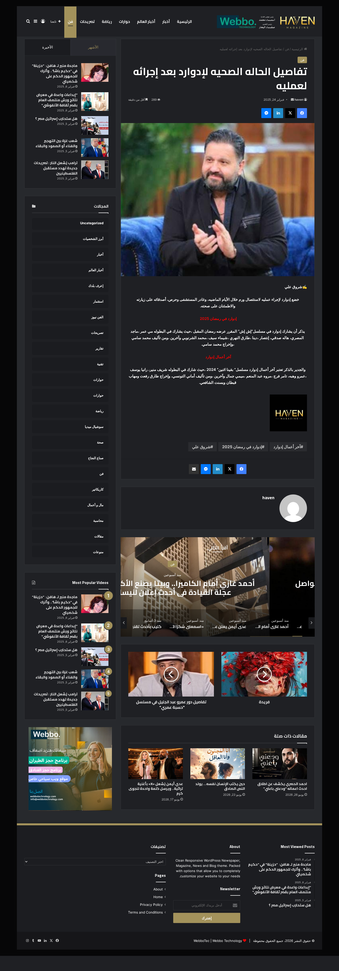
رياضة (107, 21)
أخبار (166, 21)
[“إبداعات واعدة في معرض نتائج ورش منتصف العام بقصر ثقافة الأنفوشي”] (94, 101)
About (158, 889)
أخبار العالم (146, 21)
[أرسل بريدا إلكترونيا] (292, 99)
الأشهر (93, 47)
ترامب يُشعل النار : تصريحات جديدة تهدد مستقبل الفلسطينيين (55, 168)
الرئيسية (184, 21)
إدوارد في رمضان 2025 (242, 446)
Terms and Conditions (145, 912)
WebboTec (201, 941)
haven (299, 99)
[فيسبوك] (302, 113)
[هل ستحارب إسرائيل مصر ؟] (94, 125)
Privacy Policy (151, 905)
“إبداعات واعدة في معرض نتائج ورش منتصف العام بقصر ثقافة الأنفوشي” (56, 99)
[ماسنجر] (266, 113)
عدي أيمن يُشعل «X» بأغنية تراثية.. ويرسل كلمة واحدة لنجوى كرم (156, 788)
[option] (218, 587)
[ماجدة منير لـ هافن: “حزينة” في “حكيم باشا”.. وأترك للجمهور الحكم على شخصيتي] (94, 72)
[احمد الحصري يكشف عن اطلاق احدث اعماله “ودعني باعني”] (279, 763)
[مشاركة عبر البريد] (194, 469)
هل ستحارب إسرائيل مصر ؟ (56, 118)
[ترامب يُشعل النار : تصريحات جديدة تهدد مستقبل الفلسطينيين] (94, 169)
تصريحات (87, 21)
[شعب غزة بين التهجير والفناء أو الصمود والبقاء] (94, 147)
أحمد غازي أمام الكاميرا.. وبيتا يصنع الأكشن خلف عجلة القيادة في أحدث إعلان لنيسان (218, 587)
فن (70, 21)
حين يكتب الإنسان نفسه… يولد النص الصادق (220, 786)
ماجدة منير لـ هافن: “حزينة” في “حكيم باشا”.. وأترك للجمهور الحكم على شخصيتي (54, 73)
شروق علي (201, 446)
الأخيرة (47, 47)
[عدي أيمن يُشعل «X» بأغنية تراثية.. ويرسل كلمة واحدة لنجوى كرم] (155, 763)
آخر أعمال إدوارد (287, 446)
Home (158, 897)
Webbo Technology (227, 941)
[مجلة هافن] (265, 21)
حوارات (124, 21)
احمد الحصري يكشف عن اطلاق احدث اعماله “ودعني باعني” (282, 786)
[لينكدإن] (278, 113)
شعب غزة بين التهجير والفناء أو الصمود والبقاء (56, 143)
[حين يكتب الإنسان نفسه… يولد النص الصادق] (217, 763)
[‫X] (290, 113)
